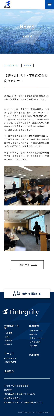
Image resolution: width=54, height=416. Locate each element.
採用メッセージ (36, 330)
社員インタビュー (37, 338)
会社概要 (8, 333)
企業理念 (8, 344)
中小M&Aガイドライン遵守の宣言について (23, 402)
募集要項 (33, 334)
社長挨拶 (8, 340)
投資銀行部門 (10, 362)
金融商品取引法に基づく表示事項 (19, 394)
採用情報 (34, 325)
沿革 (7, 337)
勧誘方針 (8, 390)
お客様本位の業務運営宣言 (16, 386)
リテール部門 (10, 358)
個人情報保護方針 (12, 398)
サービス (9, 353)
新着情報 (34, 354)
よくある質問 (35, 342)
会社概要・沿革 (11, 327)
